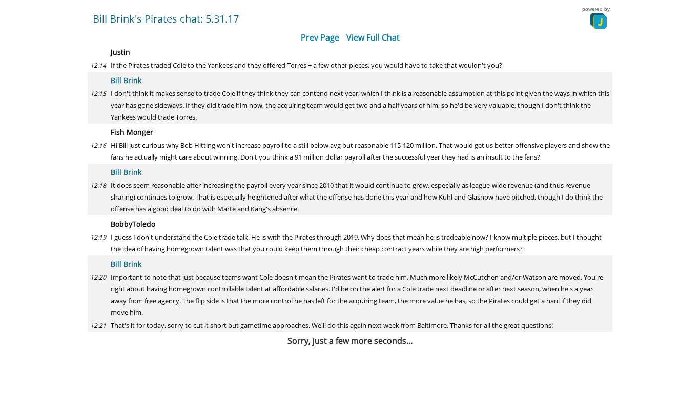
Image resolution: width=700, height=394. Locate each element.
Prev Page (320, 37)
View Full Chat (373, 37)
